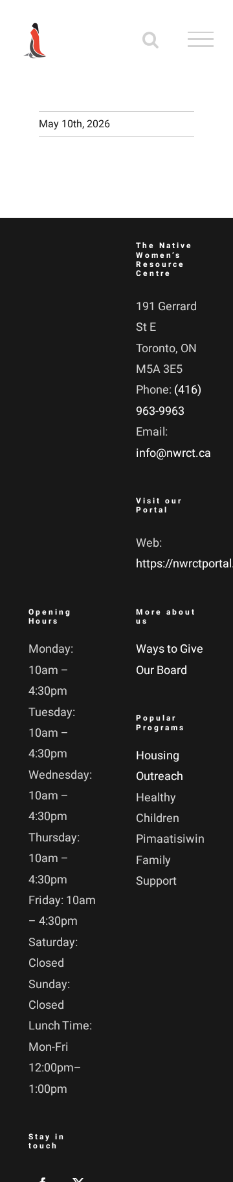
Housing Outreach (159, 766)
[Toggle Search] (150, 38)
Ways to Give (169, 649)
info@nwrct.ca (173, 453)
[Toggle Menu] (200, 39)
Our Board (161, 670)
